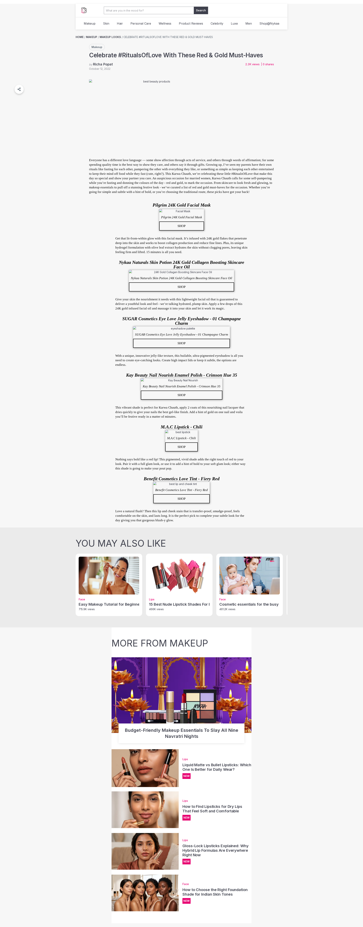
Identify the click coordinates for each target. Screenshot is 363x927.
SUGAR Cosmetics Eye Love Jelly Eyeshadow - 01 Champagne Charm (181, 321)
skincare (227, 183)
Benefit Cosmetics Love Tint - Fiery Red (182, 478)
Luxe (234, 23)
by (101, 64)
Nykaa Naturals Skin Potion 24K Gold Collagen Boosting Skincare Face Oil (181, 264)
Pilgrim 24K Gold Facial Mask (182, 205)
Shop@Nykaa (269, 23)
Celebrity (217, 23)
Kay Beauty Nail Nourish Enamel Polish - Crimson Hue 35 (181, 375)
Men (248, 23)
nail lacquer (230, 407)
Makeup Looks (110, 37)
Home (80, 37)
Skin (106, 23)
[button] (19, 89)
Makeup (89, 23)
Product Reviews (191, 23)
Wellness (165, 23)
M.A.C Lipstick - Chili (181, 426)
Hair (120, 23)
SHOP (181, 226)
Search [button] (201, 10)
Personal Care (140, 23)
